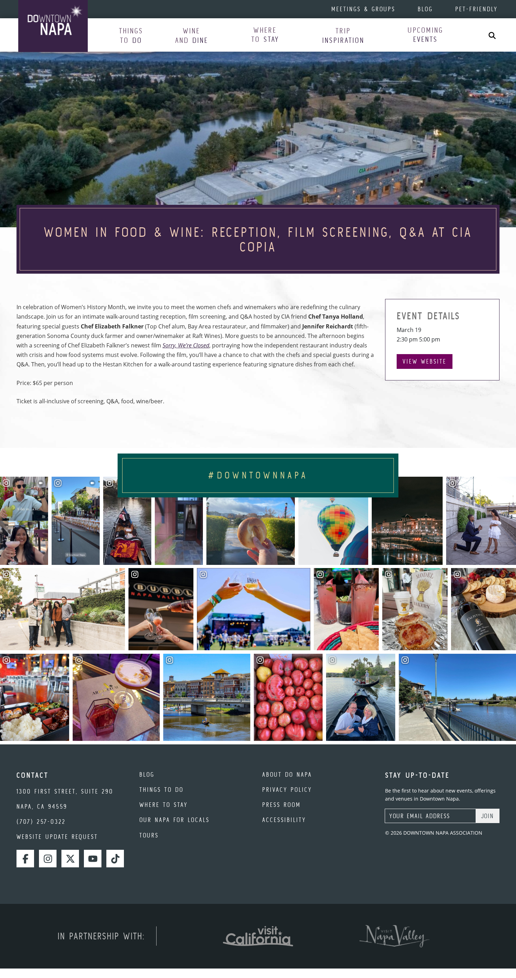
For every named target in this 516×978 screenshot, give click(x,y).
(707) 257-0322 (41, 821)
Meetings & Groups (363, 9)
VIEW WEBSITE (424, 361)
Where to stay (163, 804)
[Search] (492, 35)
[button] (131, 35)
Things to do (161, 789)
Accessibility (284, 819)
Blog (425, 9)
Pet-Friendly (476, 9)
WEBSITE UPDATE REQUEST (57, 836)
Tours (149, 835)
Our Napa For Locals (174, 819)
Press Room (281, 804)
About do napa (287, 774)
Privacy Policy (287, 789)
